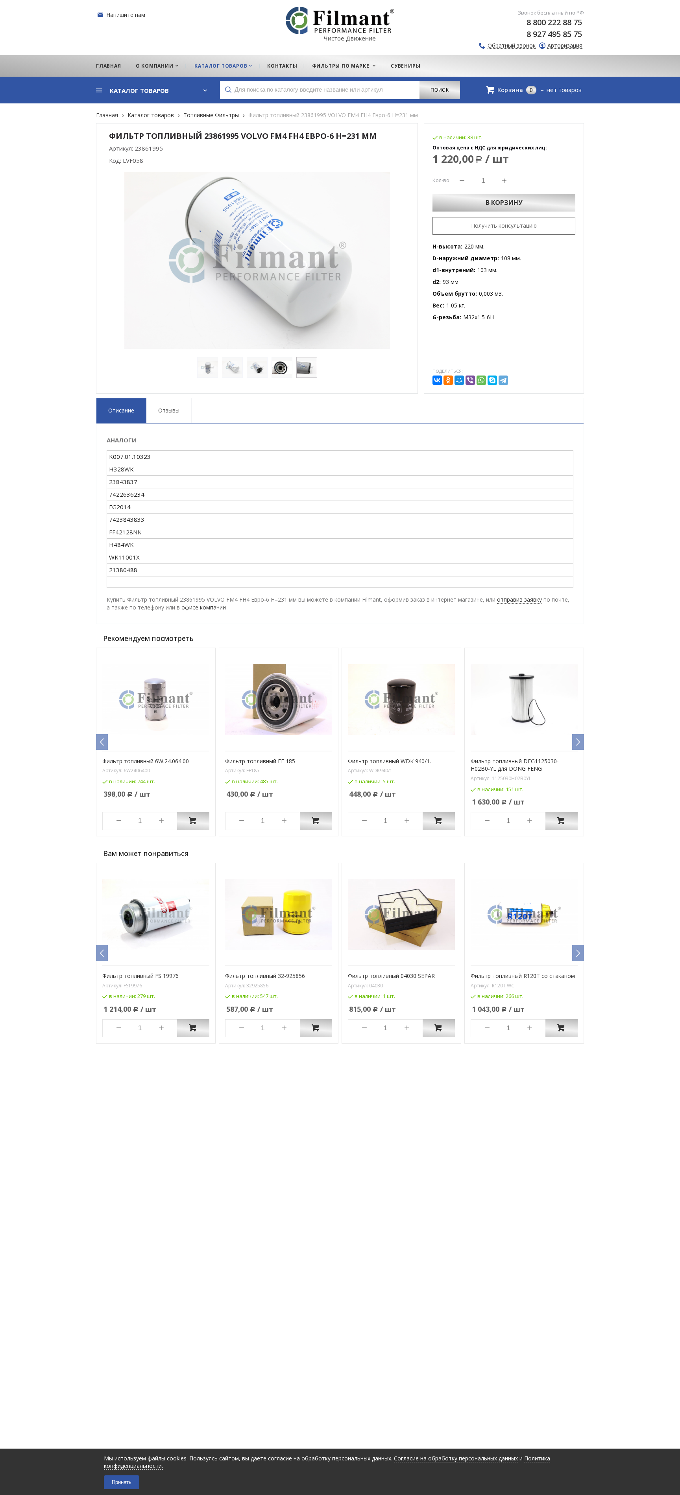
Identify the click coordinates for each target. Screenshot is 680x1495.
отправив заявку (519, 599)
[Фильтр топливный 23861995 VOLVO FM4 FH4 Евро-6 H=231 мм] (257, 260)
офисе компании (204, 607)
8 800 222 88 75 (554, 22)
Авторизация (564, 46)
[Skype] (492, 380)
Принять (121, 1482)
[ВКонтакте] (437, 380)
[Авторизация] (676, 4)
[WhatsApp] (481, 380)
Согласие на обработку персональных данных (456, 1458)
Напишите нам (125, 15)
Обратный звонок (512, 46)
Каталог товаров (151, 115)
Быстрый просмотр (160, 739)
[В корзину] (193, 821)
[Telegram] (503, 380)
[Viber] (470, 380)
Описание (121, 410)
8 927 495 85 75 (554, 34)
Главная (107, 115)
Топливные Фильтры (211, 115)
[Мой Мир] (459, 380)
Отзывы (168, 410)
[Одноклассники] (448, 380)
